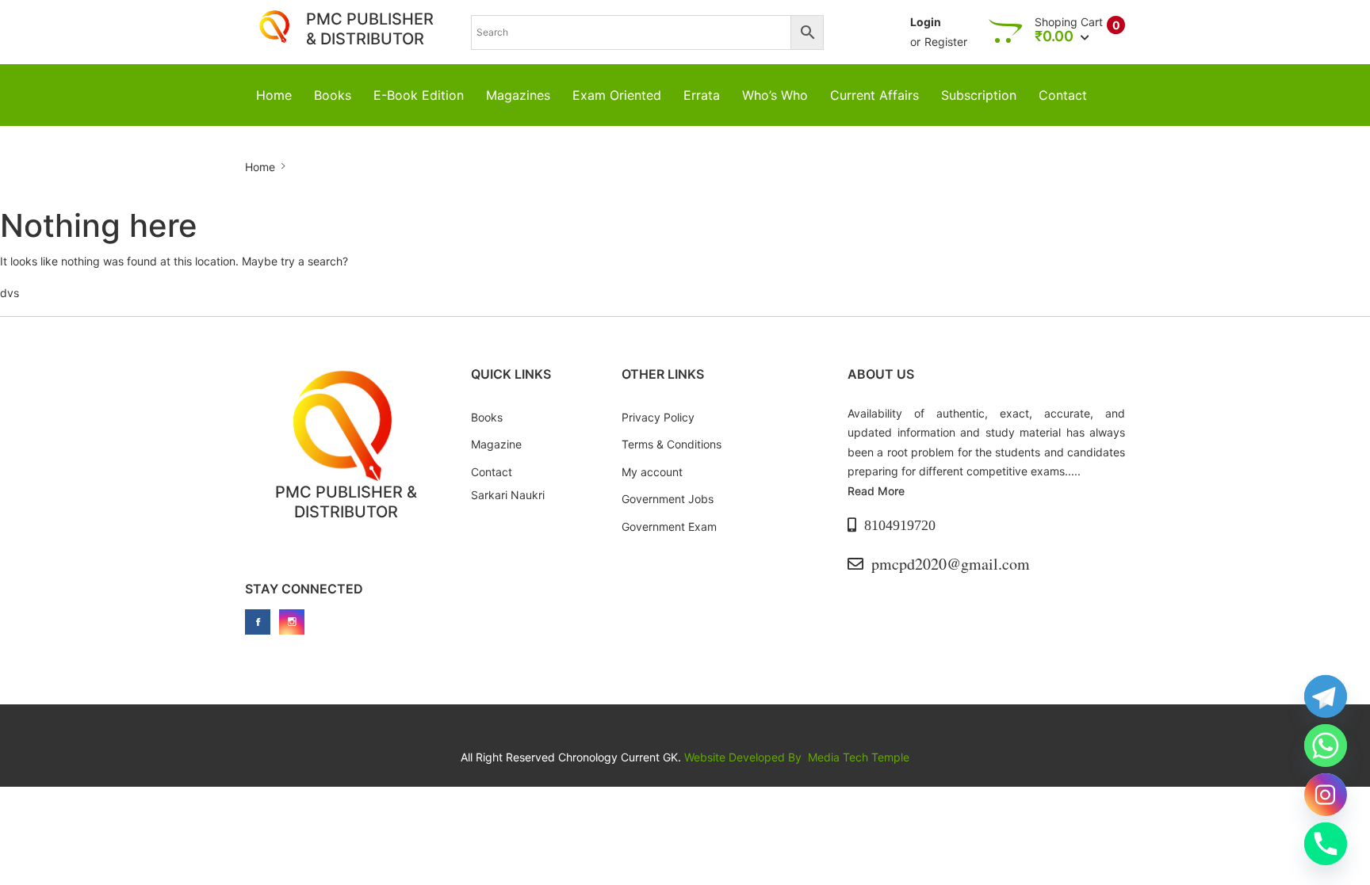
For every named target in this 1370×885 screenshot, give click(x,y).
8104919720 (900, 525)
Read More (876, 491)
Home (274, 95)
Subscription (978, 95)
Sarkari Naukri (508, 495)
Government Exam (669, 526)
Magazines (518, 95)
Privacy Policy (658, 417)
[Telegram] (1325, 696)
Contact (1063, 95)
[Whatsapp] (1325, 745)
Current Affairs (874, 95)
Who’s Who (775, 95)
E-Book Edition (418, 95)
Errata (701, 95)
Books (332, 95)
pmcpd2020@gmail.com (950, 563)
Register (945, 41)
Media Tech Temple (858, 757)
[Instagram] (1325, 794)
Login (925, 22)
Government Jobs (668, 498)
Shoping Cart (1069, 22)
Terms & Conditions (671, 444)
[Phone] (1325, 843)
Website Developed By (744, 757)
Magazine (496, 444)
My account (652, 472)
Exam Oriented (616, 95)
